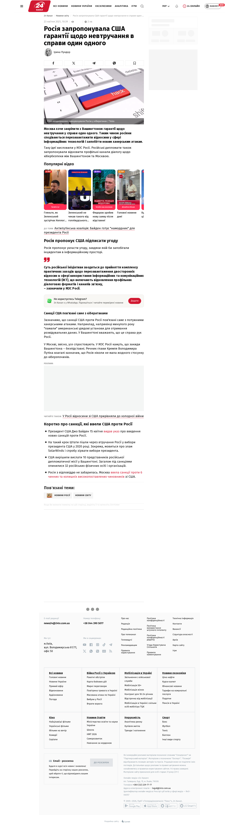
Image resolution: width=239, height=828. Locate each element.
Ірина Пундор (62, 52)
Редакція (125, 624)
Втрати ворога (94, 703)
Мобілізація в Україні (138, 673)
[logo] (39, 6)
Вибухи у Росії (94, 699)
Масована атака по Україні (101, 695)
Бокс (164, 721)
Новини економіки (174, 673)
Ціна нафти (168, 677)
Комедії (53, 735)
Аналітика (121, 6)
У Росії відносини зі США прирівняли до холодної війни (103, 416)
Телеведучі (126, 640)
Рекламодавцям (129, 645)
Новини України (81, 6)
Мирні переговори (97, 686)
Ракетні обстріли (96, 677)
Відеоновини (56, 690)
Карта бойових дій (97, 681)
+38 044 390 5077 (93, 623)
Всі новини (60, 6)
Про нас (125, 618)
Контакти (177, 624)
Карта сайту (178, 645)
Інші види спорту (171, 739)
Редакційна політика (131, 629)
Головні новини (57, 677)
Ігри (134, 6)
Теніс (165, 730)
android (132, 806)
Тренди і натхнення (135, 730)
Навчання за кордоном (99, 743)
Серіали (53, 739)
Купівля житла (132, 726)
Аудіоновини (56, 695)
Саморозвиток (94, 738)
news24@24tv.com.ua (57, 623)
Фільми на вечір (57, 730)
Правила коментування (154, 654)
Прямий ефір (56, 686)
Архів (175, 640)
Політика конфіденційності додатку (156, 637)
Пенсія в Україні (170, 703)
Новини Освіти (96, 717)
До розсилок (101, 762)
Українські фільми (59, 726)
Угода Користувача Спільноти (156, 646)
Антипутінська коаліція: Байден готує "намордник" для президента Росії (89, 230)
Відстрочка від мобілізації (139, 698)
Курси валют (169, 681)
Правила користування (128, 652)
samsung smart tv (188, 806)
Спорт (166, 717)
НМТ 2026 (92, 734)
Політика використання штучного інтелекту (156, 628)
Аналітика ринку (133, 721)
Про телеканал (128, 635)
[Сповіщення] (176, 6)
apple (150, 806)
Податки (166, 698)
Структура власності (183, 635)
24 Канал (48, 16)
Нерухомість (132, 717)
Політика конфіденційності (156, 619)
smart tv (168, 806)
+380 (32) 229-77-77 (142, 785)
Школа (90, 729)
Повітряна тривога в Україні (102, 690)
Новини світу (62, 16)
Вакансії (177, 629)
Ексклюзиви (103, 6)
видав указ (112, 431)
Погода (53, 699)
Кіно (52, 717)
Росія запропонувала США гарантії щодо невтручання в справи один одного (108, 16)
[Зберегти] (134, 63)
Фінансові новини (172, 686)
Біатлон (166, 735)
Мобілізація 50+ (133, 685)
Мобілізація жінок (134, 689)
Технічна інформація (183, 618)
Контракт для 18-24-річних (139, 694)
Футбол (166, 726)
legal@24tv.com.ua (161, 788)
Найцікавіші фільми (60, 721)
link (84, 644)
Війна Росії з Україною (101, 673)
